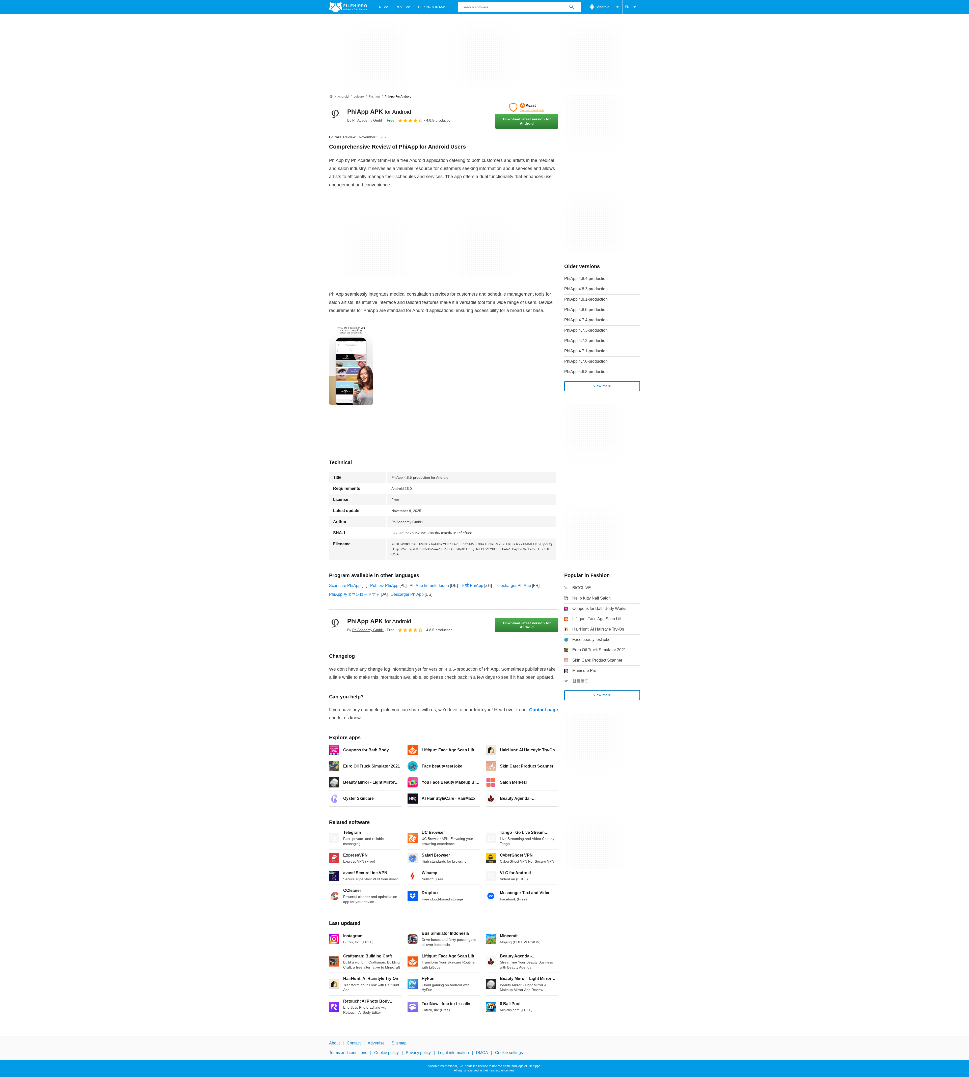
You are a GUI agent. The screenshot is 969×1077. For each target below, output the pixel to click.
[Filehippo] (348, 7)
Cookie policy (386, 1053)
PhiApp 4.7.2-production (586, 340)
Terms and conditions (348, 1053)
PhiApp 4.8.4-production (586, 278)
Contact (354, 1043)
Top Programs (431, 7)
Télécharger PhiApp (513, 585)
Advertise (376, 1043)
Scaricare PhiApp (345, 585)
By (365, 120)
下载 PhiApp (472, 585)
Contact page (543, 709)
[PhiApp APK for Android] (335, 116)
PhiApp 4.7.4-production (586, 320)
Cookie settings (509, 1053)
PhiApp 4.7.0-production (586, 361)
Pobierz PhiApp (384, 585)
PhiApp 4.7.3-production (586, 330)
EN (627, 7)
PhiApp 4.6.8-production (586, 372)
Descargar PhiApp (407, 594)
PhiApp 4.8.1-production (586, 299)
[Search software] (572, 7)
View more (602, 386)
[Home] (331, 96)
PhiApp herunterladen (429, 585)
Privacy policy (418, 1053)
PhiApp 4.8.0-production (586, 309)
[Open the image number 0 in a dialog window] (351, 366)
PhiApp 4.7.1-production (586, 351)
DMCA (482, 1053)
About (334, 1043)
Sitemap (399, 1043)
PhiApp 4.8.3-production (586, 289)
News (384, 7)
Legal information (453, 1053)
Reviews (403, 7)
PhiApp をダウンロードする (354, 594)
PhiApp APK (379, 111)
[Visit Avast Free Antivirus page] (526, 107)
